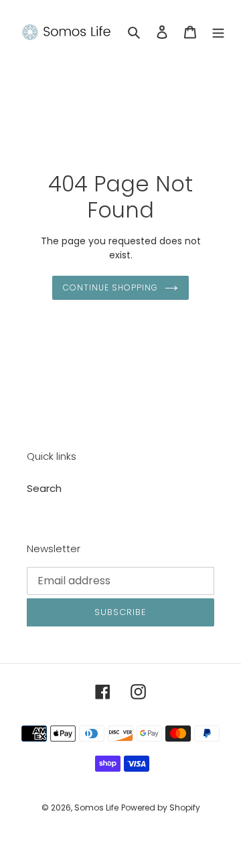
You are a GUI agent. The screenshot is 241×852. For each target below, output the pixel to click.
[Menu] (218, 31)
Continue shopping (110, 287)
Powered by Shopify (160, 807)
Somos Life (96, 807)
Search (44, 488)
